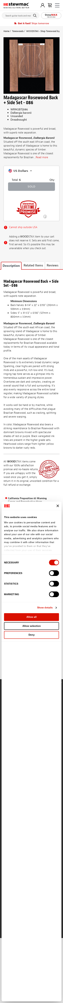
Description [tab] (11, 266)
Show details (45, 607)
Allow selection (31, 625)
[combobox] (20, 14)
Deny (32, 634)
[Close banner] (58, 506)
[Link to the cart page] (50, 5)
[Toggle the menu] (57, 5)
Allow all (31, 616)
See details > (45, 216)
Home (6, 31)
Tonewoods (18, 31)
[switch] (54, 573)
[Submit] (35, 16)
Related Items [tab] (33, 265)
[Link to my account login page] (43, 5)
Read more (42, 157)
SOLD (31, 186)
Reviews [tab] (52, 265)
